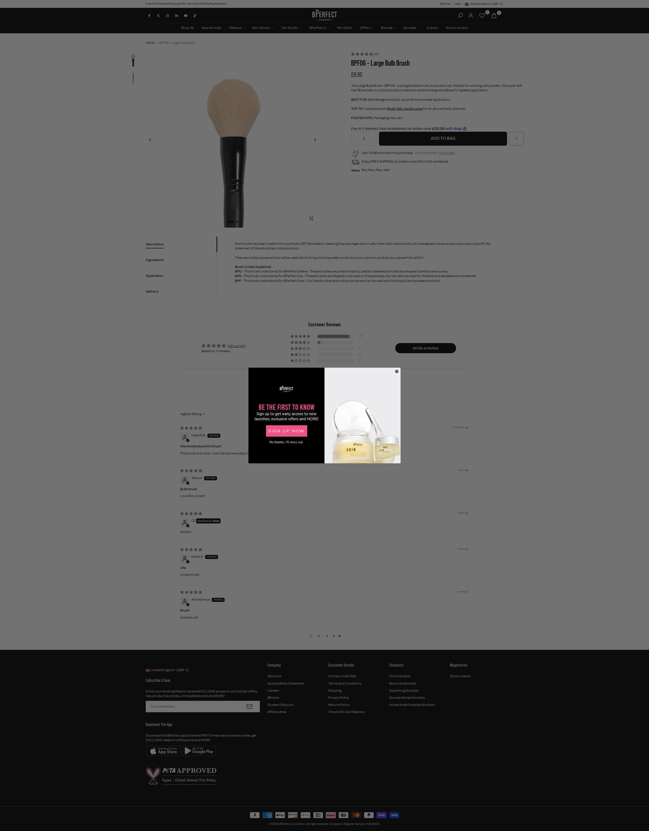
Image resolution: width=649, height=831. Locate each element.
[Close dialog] (396, 371)
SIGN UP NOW (286, 431)
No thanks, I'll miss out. (286, 442)
